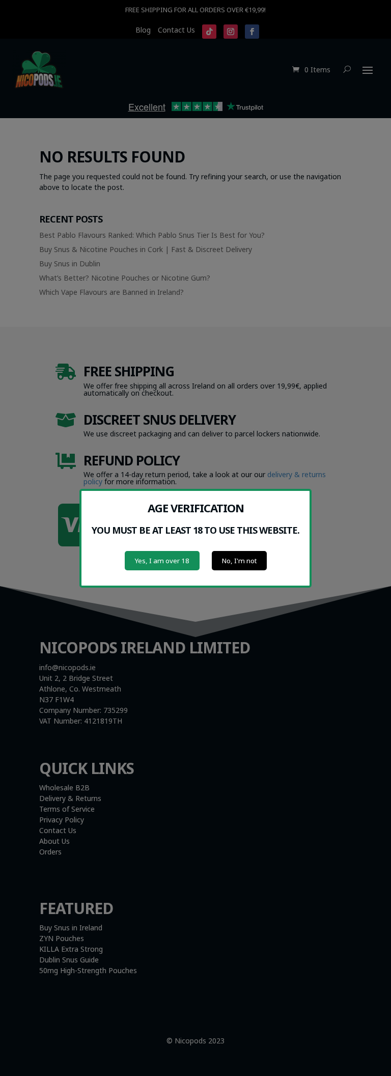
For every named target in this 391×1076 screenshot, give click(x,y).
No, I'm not (239, 560)
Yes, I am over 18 (162, 560)
